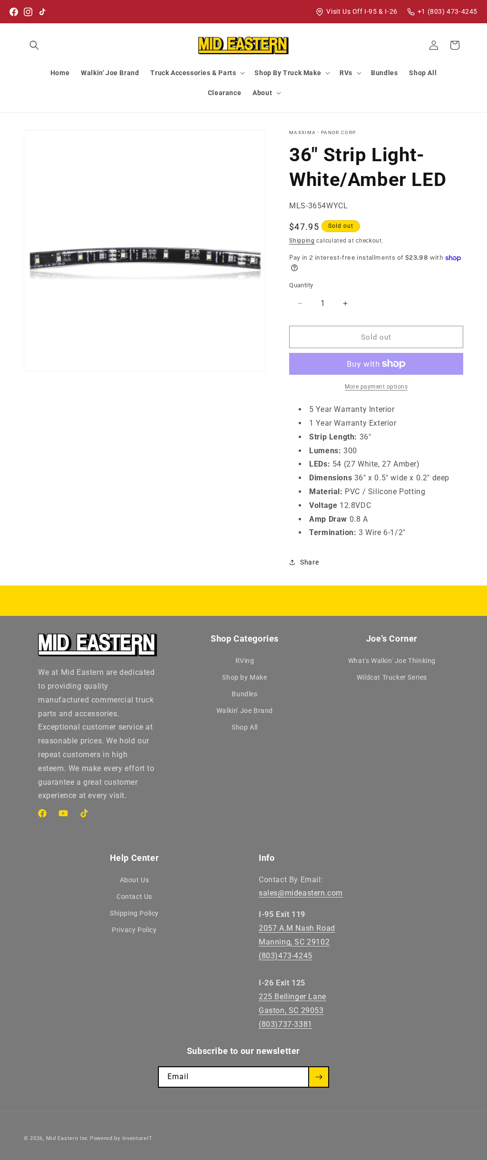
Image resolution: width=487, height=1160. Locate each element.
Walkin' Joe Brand (244, 710)
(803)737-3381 (285, 1024)
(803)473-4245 (285, 955)
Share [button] (309, 562)
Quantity (301, 285)
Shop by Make (244, 677)
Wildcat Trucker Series (392, 677)
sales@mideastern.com (301, 892)
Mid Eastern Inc (67, 1138)
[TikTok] (42, 12)
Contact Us (134, 896)
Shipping (302, 240)
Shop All (245, 727)
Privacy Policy (134, 930)
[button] (34, 45)
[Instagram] (28, 12)
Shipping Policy (134, 913)
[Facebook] (14, 12)
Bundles (244, 694)
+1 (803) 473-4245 (447, 11)
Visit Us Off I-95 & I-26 (361, 11)
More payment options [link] (376, 386)
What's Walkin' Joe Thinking (392, 660)
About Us (134, 880)
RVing (244, 660)
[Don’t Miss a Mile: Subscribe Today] (318, 1077)
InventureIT (137, 1138)
